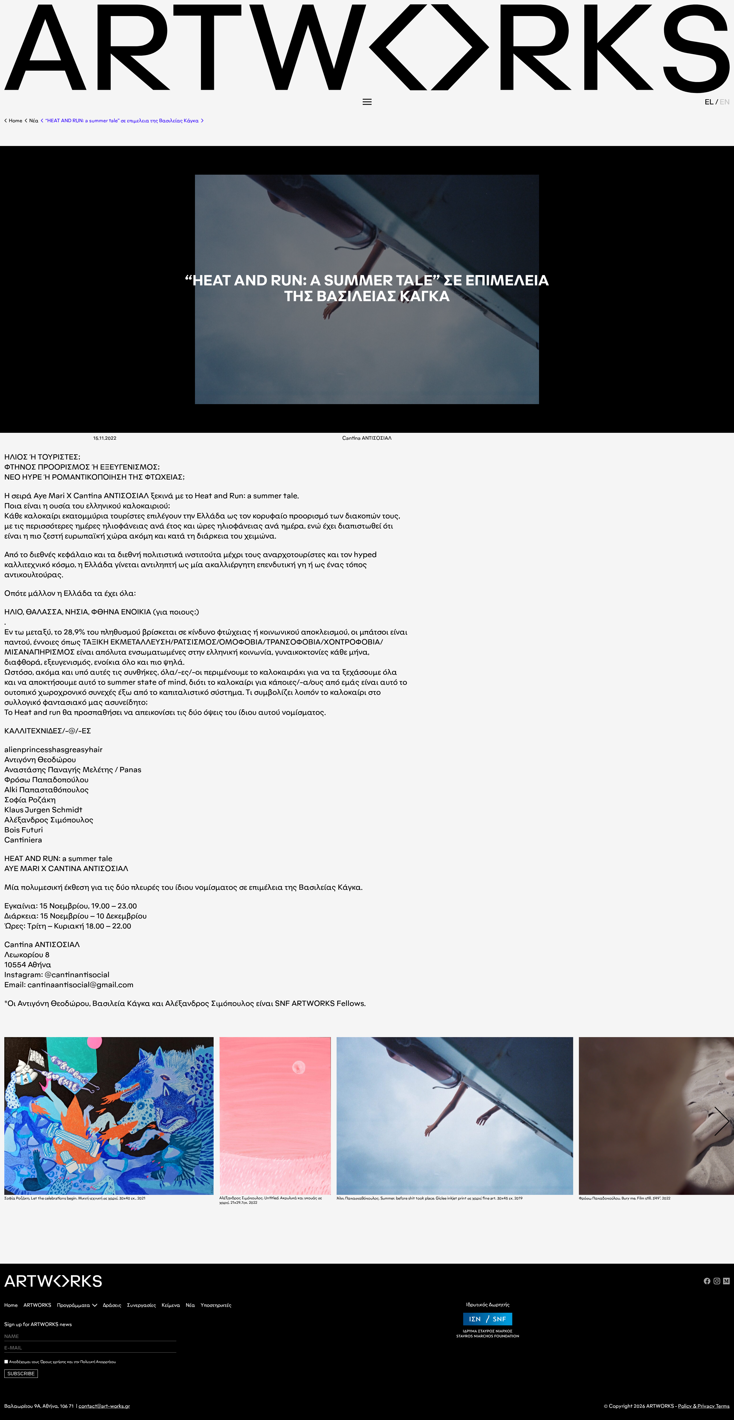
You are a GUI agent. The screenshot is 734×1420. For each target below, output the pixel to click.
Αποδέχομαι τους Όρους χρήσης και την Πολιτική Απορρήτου (62, 1361)
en (725, 101)
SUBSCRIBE (21, 1373)
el (709, 101)
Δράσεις (112, 1305)
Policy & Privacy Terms (704, 1406)
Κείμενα (171, 1305)
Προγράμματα (73, 1305)
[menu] (367, 102)
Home (15, 120)
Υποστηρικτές (216, 1305)
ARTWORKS (37, 1305)
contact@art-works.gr (104, 1406)
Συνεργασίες (141, 1305)
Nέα (33, 120)
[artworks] (367, 91)
